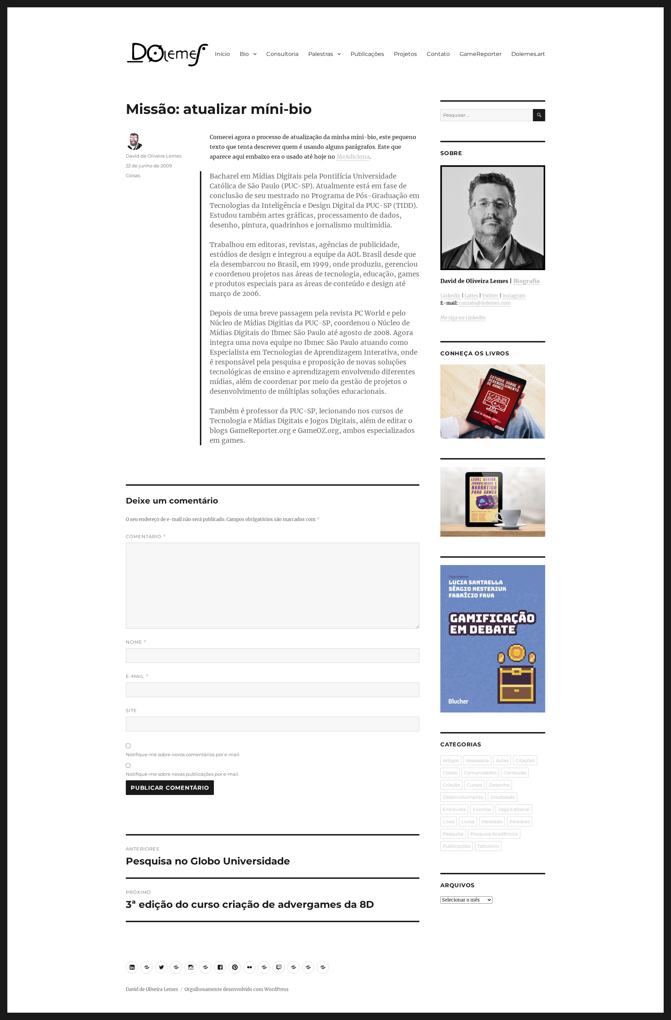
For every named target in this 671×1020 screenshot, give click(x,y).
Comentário (146, 537)
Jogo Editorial (514, 809)
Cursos (474, 785)
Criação (451, 785)
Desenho (499, 785)
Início (222, 54)
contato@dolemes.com (485, 303)
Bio (244, 54)
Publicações (367, 54)
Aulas (502, 760)
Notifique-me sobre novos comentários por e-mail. (183, 754)
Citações (525, 760)
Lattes (471, 296)
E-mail (137, 676)
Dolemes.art (528, 54)
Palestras (320, 54)
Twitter (490, 296)
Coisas (133, 175)
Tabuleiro (488, 846)
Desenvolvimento (463, 797)
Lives (448, 821)
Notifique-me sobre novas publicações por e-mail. (182, 774)
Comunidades (480, 772)
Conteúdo (515, 772)
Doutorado (502, 797)
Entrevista (454, 809)
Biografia (526, 280)
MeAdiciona (353, 156)
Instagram (514, 296)
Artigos (451, 760)
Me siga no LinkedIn (463, 318)
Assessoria (477, 760)
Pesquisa (453, 834)
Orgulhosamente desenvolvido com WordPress (237, 989)
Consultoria (282, 54)
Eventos (482, 809)
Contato (438, 54)
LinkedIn (450, 296)
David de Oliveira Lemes (153, 156)
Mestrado (492, 821)
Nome (136, 642)
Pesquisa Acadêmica (494, 834)
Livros (468, 821)
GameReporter (481, 54)
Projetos (405, 54)
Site (131, 710)
